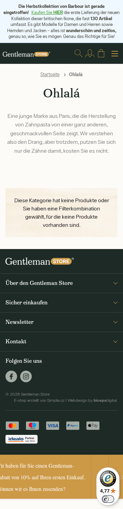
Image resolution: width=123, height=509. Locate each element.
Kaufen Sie (47, 12)
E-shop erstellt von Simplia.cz (39, 400)
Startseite (49, 74)
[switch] (108, 499)
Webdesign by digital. (93, 400)
